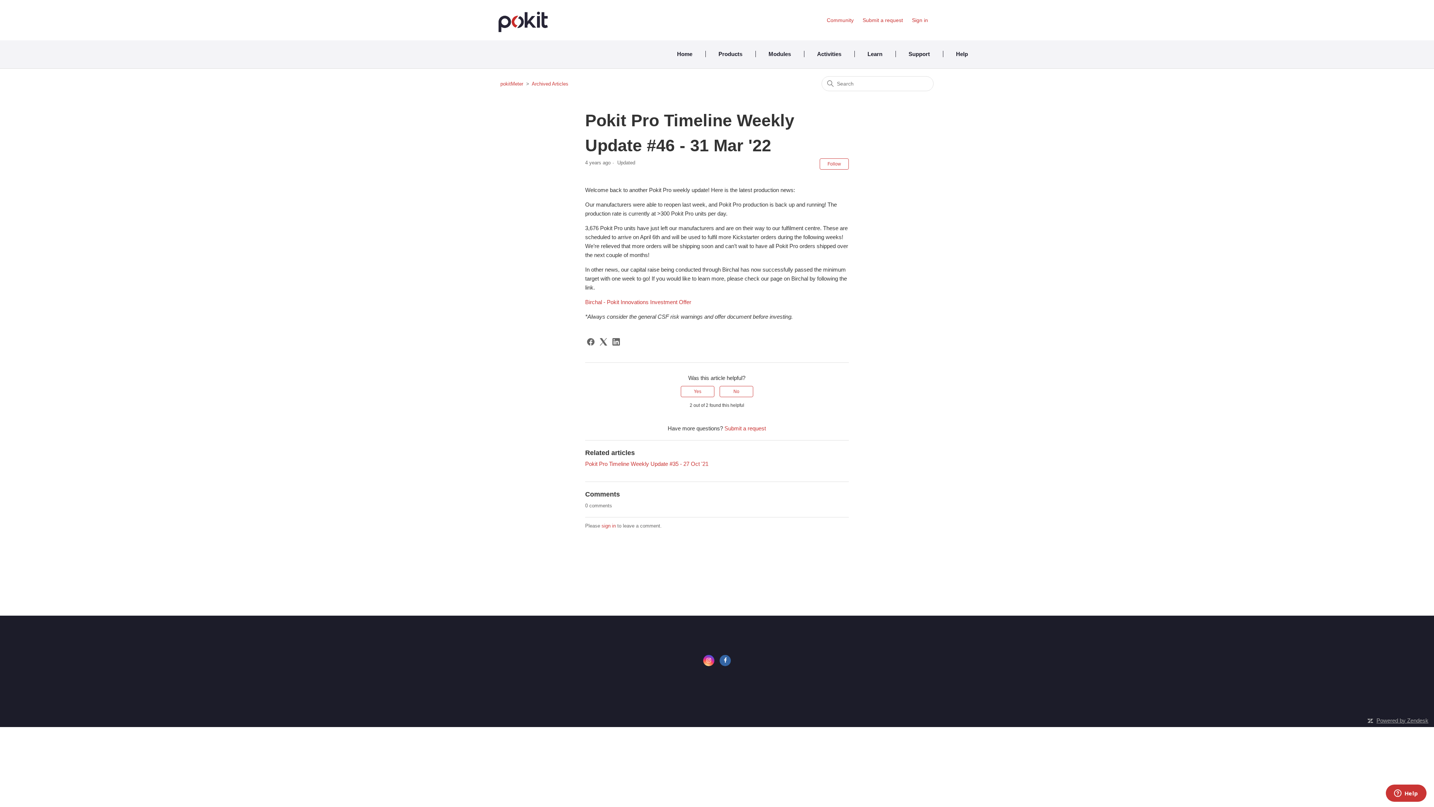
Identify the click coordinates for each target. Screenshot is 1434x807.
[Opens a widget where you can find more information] (1406, 794)
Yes (697, 391)
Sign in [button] (920, 20)
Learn (874, 54)
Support (919, 54)
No (736, 391)
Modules (780, 54)
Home (684, 54)
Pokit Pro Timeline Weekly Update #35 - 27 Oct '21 (646, 464)
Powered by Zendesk (1402, 720)
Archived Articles (550, 84)
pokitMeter (511, 84)
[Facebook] (591, 342)
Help (962, 54)
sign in (609, 526)
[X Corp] (603, 342)
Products (730, 54)
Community (840, 20)
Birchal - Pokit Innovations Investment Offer (638, 302)
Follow (834, 164)
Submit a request (883, 20)
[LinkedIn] (616, 342)
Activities (829, 54)
